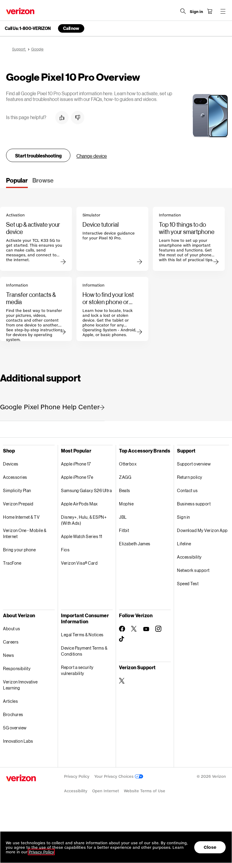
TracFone (12, 563)
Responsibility (17, 668)
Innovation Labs (18, 741)
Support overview (194, 463)
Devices (10, 463)
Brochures (13, 714)
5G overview (15, 727)
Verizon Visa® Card (79, 563)
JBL (123, 517)
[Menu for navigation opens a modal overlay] (223, 11)
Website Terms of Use (144, 791)
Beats (124, 490)
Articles (10, 701)
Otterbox (128, 463)
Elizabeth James (134, 543)
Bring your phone (19, 549)
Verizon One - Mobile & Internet (24, 533)
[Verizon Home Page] (20, 11)
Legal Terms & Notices (82, 634)
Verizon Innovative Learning (20, 684)
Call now (71, 28)
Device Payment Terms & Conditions (84, 651)
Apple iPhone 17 (76, 463)
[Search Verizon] (183, 11)
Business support (194, 503)
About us (11, 628)
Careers (11, 641)
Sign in (183, 517)
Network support (193, 570)
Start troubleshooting (38, 155)
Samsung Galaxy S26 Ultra (86, 490)
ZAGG (125, 477)
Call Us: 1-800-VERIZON (28, 28)
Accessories (15, 477)
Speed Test (187, 583)
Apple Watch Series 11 (81, 536)
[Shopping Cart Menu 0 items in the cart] (209, 11)
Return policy (189, 477)
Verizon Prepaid (18, 503)
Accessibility (189, 557)
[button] (62, 117)
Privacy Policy (76, 776)
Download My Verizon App (202, 530)
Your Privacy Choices (114, 776)
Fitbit (124, 530)
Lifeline (184, 543)
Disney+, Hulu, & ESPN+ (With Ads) (84, 520)
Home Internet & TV (21, 517)
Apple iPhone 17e (77, 477)
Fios (65, 549)
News (8, 655)
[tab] (17, 182)
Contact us (187, 490)
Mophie (126, 503)
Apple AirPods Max (79, 503)
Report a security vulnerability (77, 670)
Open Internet (105, 791)
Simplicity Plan (17, 490)
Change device (91, 156)
